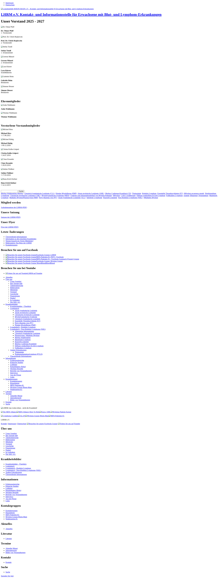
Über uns (9, 279)
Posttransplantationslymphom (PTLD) (29, 354)
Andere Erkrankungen (18, 350)
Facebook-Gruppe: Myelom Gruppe (49, 261)
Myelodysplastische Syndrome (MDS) (55, 196)
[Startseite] (47, 9)
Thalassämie (136, 193)
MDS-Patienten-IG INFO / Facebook (50, 257)
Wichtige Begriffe (16, 369)
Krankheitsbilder (12, 304)
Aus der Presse (15, 375)
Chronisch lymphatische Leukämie (27, 319)
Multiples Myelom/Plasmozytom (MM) (23, 198)
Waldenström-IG (16, 389)
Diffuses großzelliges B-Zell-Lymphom (151, 196)
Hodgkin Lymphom (149, 193)
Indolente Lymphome (94, 198)
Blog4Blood (50, 263)
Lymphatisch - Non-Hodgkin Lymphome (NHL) (28, 329)
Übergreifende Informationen (16, 237)
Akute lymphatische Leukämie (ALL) (72, 198)
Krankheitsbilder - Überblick (20, 306)
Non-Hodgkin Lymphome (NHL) (130, 198)
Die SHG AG (15, 302)
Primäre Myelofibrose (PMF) (66, 193)
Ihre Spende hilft (16, 283)
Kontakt (8, 402)
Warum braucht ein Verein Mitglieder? (19, 241)
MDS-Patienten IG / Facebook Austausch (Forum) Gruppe (57, 259)
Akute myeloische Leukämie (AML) (91, 193)
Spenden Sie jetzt (7, 576)
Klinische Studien (16, 362)
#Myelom (116, 196)
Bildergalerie (15, 288)
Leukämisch (14, 308)
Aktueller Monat (16, 396)
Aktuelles (9, 277)
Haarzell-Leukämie (110, 198)
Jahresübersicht (15, 398)
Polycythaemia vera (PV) (48, 198)
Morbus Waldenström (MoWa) (12, 193)
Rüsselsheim (14, 383)
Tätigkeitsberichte (16, 286)
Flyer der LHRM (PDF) (9, 227)
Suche (8, 404)
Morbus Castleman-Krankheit (25, 344)
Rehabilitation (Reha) (18, 367)
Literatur (9, 392)
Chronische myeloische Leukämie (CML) (25, 196)
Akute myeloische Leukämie (25, 313)
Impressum (10, 3)
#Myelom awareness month (194, 193)
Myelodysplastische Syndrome (26, 317)
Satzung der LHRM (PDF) (11, 217)
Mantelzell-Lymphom (23, 340)
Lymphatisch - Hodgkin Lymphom (22, 327)
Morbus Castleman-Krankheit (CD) (118, 193)
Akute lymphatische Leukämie (26, 311)
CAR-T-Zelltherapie (128, 196)
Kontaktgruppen (11, 245)
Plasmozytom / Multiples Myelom (27, 335)
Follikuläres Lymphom (174, 196)
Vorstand (13, 292)
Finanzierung (15, 296)
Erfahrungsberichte (17, 360)
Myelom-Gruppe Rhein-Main (21, 387)
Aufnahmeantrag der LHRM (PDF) (14, 207)
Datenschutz (10, 5)
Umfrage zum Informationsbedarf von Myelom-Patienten (91, 196)
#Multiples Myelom (151, 198)
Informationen (11, 358)
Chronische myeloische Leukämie (27, 315)
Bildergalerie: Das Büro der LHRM (19, 243)
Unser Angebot (15, 281)
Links (12, 377)
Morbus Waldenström (23, 338)
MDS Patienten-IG (17, 385)
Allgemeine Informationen (24, 331)
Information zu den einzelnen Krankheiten (21, 239)
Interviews (14, 373)
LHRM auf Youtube (35, 273)
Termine (9, 394)
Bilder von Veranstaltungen (20, 400)
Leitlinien (13, 365)
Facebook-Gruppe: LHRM (46, 255)
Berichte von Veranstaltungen (21, 371)
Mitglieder (14, 290)
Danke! (13, 298)
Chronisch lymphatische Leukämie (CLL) (39, 193)
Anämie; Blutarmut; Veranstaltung (195, 196)
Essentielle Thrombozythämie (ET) (170, 193)
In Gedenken (15, 300)
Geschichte (14, 294)
